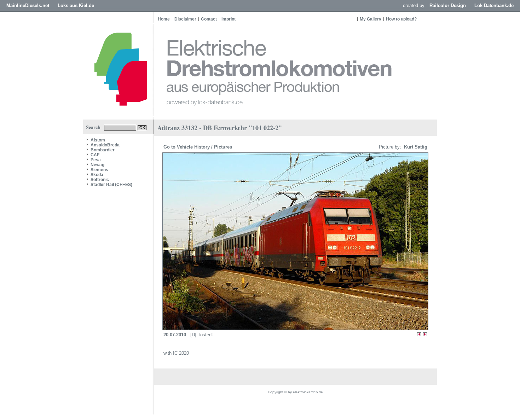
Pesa (96, 159)
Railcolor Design (447, 5)
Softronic (100, 179)
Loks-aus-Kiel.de (76, 5)
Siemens (99, 169)
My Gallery (370, 19)
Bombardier (103, 149)
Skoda (97, 174)
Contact (209, 19)
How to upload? (401, 19)
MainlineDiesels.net (27, 5)
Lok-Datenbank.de (494, 5)
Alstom (98, 140)
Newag (97, 164)
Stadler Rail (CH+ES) (111, 184)
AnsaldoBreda (105, 145)
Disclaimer (185, 19)
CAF (95, 154)
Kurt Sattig (415, 147)
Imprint (228, 19)
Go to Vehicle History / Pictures (198, 147)
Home (164, 19)
